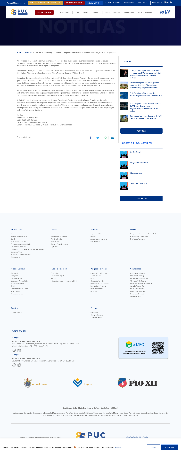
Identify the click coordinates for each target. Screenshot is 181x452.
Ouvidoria (94, 313)
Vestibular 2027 (44, 12)
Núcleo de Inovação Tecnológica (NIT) (64, 281)
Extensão (107, 12)
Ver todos (141, 198)
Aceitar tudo (169, 447)
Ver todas (141, 131)
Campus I (14, 273)
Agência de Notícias (97, 234)
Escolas (13, 239)
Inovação (116, 12)
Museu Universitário (137, 289)
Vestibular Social (135, 296)
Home (19, 52)
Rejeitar (153, 447)
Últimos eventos (16, 313)
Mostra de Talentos (17, 294)
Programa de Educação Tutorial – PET (143, 234)
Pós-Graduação (56, 239)
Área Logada (142, 3)
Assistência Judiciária (137, 273)
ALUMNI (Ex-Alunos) (112, 3)
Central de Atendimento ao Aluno (45, 3)
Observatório (95, 242)
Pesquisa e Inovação (98, 269)
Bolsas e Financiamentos (59, 244)
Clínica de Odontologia (138, 281)
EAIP (92, 278)
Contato (94, 308)
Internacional (157, 3)
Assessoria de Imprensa (98, 239)
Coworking (54, 273)
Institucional (64, 12)
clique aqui (119, 447)
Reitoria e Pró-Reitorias (19, 236)
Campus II (14, 276)
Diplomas (54, 247)
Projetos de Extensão (137, 294)
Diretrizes (93, 291)
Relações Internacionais (139, 162)
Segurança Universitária (19, 281)
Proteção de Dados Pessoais (21, 254)
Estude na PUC (93, 3)
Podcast (93, 236)
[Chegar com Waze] (14, 350)
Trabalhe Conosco (96, 315)
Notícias (28, 52)
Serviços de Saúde (145, 12)
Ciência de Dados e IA (138, 183)
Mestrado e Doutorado (59, 236)
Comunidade (129, 12)
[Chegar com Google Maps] (19, 350)
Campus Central (16, 278)
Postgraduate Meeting (98, 286)
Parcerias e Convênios (18, 247)
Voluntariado (15, 291)
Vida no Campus (18, 269)
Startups (54, 278)
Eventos (14, 308)
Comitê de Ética (95, 276)
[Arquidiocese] (28, 386)
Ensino (85, 12)
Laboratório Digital (57, 276)
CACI (13, 286)
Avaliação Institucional (18, 242)
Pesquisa (96, 12)
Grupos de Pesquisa (97, 281)
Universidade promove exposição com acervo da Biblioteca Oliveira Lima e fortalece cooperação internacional (144, 85)
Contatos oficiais (74, 3)
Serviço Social (135, 152)
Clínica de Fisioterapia (137, 276)
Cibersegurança (136, 173)
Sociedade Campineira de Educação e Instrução (27, 249)
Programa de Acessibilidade (21, 244)
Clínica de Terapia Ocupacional (141, 283)
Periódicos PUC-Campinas (99, 283)
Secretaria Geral (16, 252)
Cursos (76, 12)
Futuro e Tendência (59, 269)
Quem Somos (15, 234)
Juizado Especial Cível (137, 286)
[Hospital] (78, 386)
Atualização (55, 242)
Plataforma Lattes (96, 289)
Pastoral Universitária (137, 291)
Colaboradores (128, 3)
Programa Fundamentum (139, 236)
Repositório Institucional (98, 273)
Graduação (55, 234)
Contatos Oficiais (96, 318)
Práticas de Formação (137, 239)
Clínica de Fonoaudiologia (139, 278)
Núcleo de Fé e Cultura (18, 283)
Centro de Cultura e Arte (19, 289)
